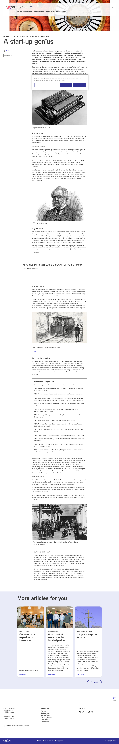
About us (19, 11)
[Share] (4, 51)
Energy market (8, 55)
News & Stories (50, 11)
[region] (60, 82)
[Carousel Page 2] (35, 351)
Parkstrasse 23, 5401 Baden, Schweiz (17, 725)
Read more (22, 674)
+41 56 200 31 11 (8, 718)
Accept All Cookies (79, 85)
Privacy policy (59, 740)
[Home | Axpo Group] (11, 7)
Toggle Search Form (113, 7)
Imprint (39, 740)
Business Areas (27, 11)
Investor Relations (39, 11)
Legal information (48, 740)
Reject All (66, 85)
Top (114, 700)
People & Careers (61, 11)
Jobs (106, 7)
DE (28, 7)
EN (31, 7)
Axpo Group (22, 7)
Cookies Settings (40, 85)
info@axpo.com (8, 716)
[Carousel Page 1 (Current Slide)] (32, 351)
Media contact (45, 721)
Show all (94, 682)
